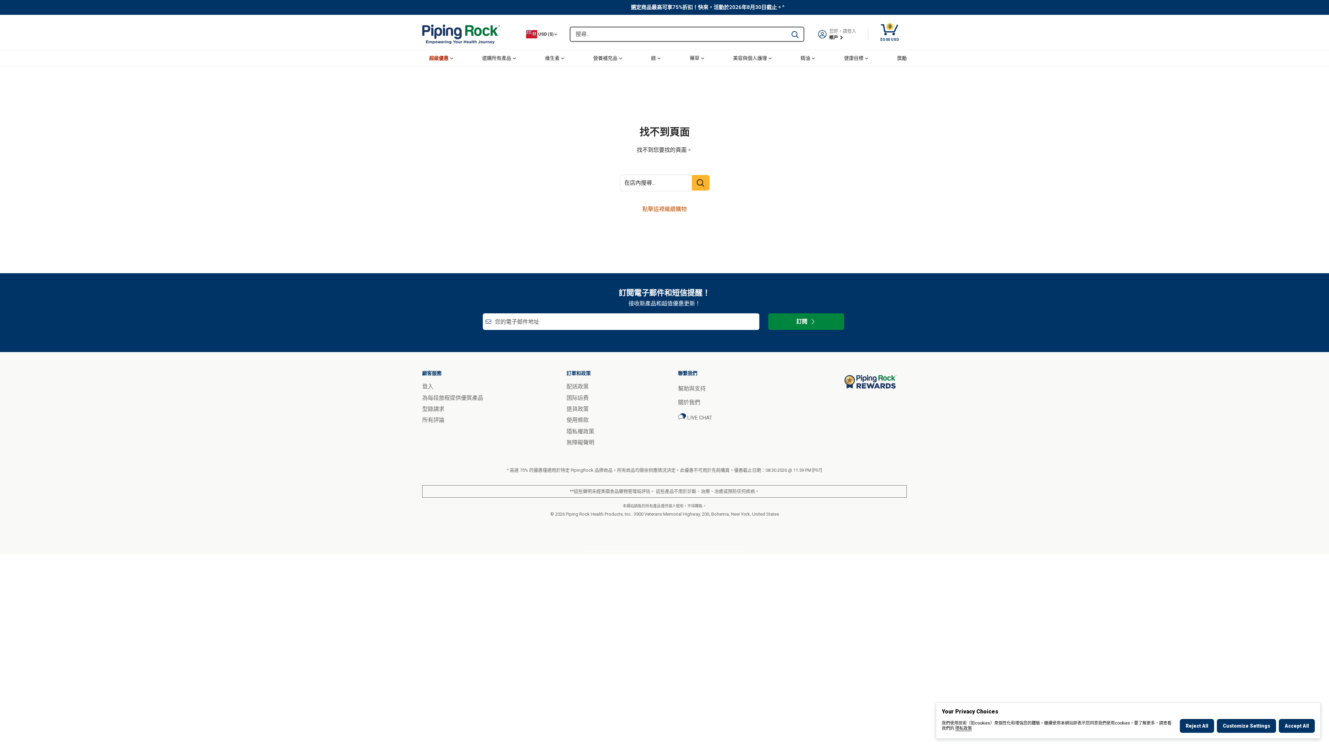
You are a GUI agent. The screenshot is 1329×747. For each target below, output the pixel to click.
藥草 (694, 58)
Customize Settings (1246, 726)
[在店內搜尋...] (700, 183)
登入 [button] (427, 386)
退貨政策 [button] (578, 409)
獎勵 (902, 58)
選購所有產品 (496, 58)
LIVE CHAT (699, 418)
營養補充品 (605, 58)
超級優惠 (439, 58)
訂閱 (801, 321)
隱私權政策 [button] (580, 431)
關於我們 (689, 402)
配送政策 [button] (578, 386)
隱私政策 (963, 728)
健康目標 (854, 58)
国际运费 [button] (578, 398)
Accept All (1297, 726)
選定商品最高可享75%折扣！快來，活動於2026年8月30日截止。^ (708, 7)
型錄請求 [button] (433, 409)
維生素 (552, 58)
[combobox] (678, 34)
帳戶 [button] (834, 37)
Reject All (1197, 726)
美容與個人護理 (750, 58)
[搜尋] (795, 34)
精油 (805, 58)
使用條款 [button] (578, 420)
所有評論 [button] (433, 420)
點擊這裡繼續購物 (664, 209)
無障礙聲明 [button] (580, 442)
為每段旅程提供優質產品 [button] (452, 398)
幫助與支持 (692, 388)
